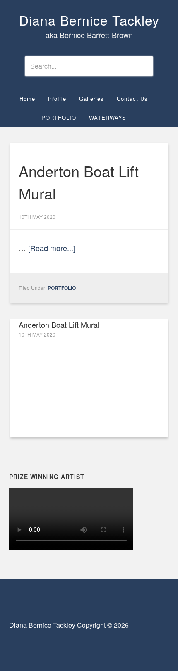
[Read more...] (51, 247)
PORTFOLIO (62, 288)
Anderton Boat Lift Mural (59, 324)
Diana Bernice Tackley (89, 19)
